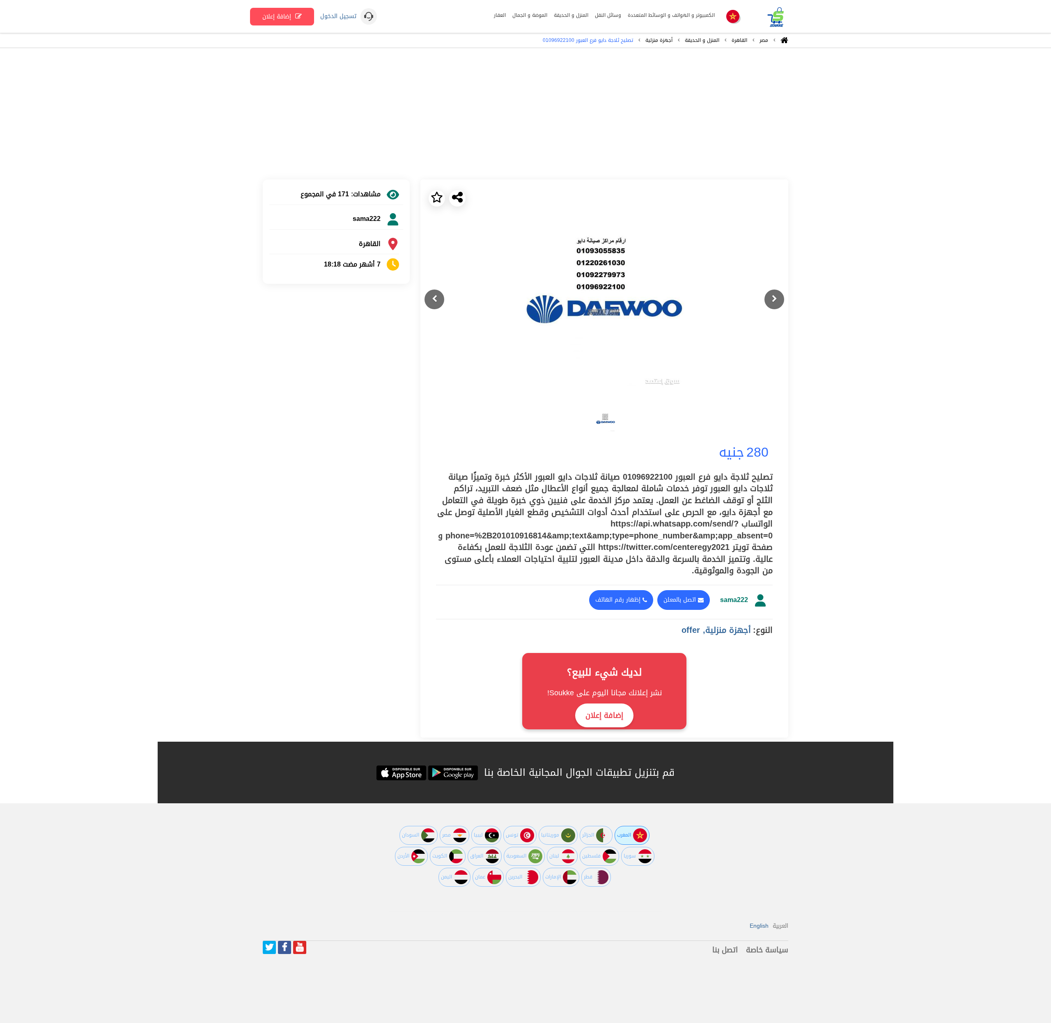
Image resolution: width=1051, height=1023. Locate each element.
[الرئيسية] (784, 42)
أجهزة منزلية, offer (716, 630)
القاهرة (739, 40)
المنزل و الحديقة (702, 40)
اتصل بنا (725, 950)
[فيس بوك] (284, 947)
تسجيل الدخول (338, 16)
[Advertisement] (525, 113)
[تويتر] (269, 947)
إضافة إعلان (277, 16)
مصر (764, 40)
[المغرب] (732, 17)
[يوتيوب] (299, 947)
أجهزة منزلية (658, 40)
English (759, 925)
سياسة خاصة (767, 950)
